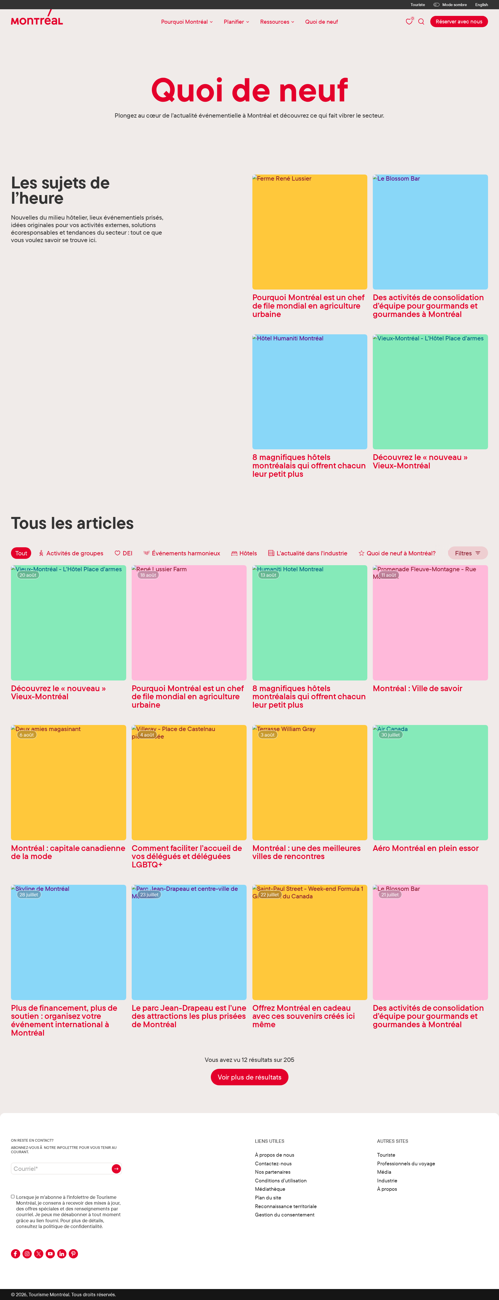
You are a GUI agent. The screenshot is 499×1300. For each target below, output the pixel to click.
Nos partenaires (273, 1172)
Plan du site (268, 1197)
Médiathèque (270, 1189)
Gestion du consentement (284, 1214)
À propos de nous (274, 1154)
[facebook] (15, 1253)
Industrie (387, 1180)
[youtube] (50, 1253)
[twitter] (38, 1253)
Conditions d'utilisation (281, 1180)
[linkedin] (61, 1253)
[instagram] (27, 1253)
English (481, 5)
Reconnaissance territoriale (286, 1206)
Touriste (418, 4)
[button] (468, 552)
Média (384, 1172)
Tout (21, 553)
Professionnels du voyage (406, 1163)
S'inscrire (116, 1168)
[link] (459, 21)
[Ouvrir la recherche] (421, 21)
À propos (387, 1189)
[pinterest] (73, 1253)
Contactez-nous (273, 1163)
